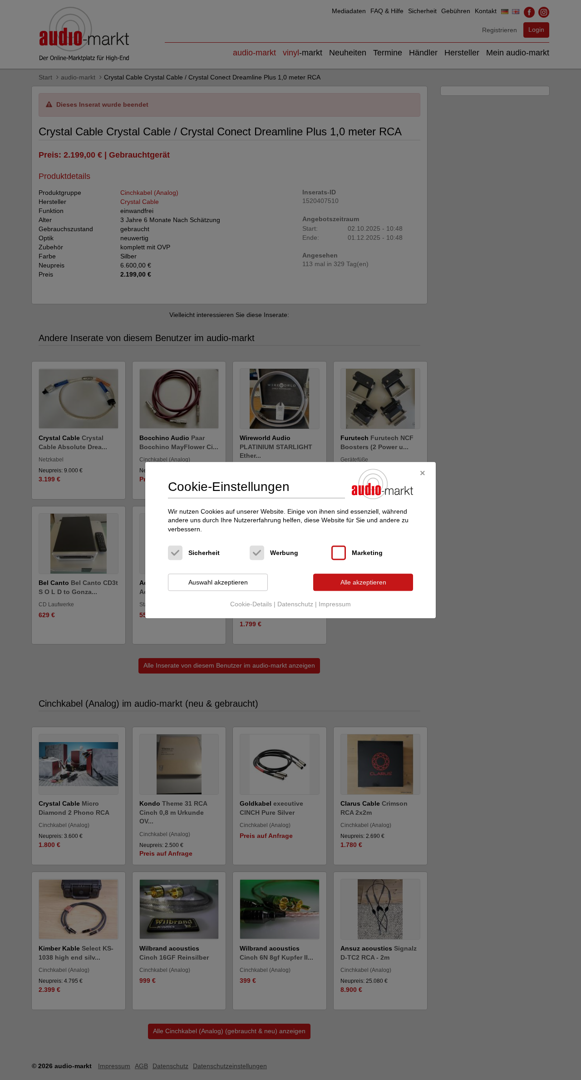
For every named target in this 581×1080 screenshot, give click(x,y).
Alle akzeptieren (363, 582)
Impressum (335, 604)
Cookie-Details (251, 604)
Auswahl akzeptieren (218, 582)
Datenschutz (295, 604)
